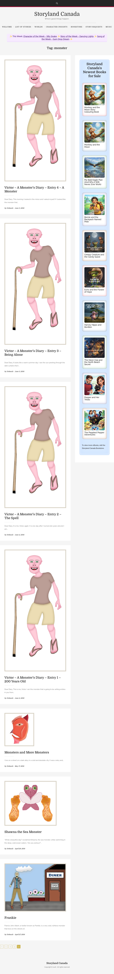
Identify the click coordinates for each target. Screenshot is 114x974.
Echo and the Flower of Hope (94, 290)
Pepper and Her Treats (91, 398)
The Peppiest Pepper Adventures (94, 433)
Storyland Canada (57, 14)
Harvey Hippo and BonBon (92, 326)
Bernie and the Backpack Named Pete (92, 219)
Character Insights (56, 27)
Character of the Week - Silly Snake (40, 36)
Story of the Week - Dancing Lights (77, 36)
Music (109, 27)
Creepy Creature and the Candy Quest (94, 255)
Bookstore (76, 27)
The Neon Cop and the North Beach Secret (93, 362)
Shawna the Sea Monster (23, 832)
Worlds (39, 27)
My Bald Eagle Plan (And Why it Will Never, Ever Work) (93, 182)
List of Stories (23, 27)
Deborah (10, 208)
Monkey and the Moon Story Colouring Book (92, 109)
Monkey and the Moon (92, 146)
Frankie (10, 918)
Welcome (7, 27)
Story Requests (94, 27)
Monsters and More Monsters (26, 752)
